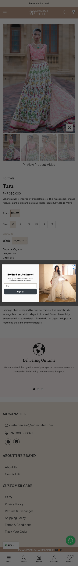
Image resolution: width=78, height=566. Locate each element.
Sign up (20, 292)
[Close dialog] (73, 267)
